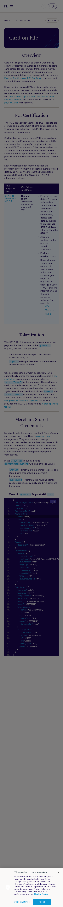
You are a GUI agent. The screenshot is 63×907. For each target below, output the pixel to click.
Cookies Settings (21, 902)
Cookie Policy (41, 894)
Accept (42, 902)
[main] (31, 887)
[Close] (58, 872)
